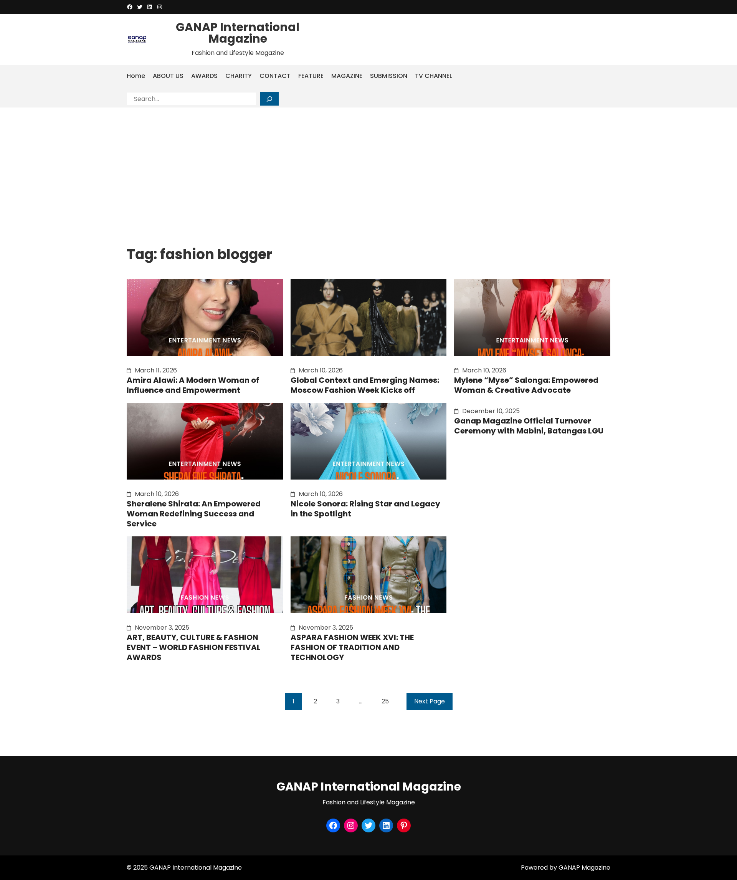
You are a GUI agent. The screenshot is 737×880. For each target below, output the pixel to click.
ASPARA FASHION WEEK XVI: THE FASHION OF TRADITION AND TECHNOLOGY (352, 647)
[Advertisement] (368, 165)
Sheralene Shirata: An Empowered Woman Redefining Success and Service (194, 514)
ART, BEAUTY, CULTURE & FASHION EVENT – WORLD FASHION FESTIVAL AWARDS (194, 647)
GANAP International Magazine (237, 33)
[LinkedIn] (150, 7)
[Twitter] (140, 7)
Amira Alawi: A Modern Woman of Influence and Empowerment (193, 385)
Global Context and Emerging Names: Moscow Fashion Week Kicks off (365, 385)
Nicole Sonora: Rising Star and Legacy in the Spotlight (365, 509)
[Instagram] (160, 7)
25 (385, 701)
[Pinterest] (404, 825)
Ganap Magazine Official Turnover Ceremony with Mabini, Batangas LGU (528, 426)
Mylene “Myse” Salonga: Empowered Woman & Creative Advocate (526, 385)
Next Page (429, 701)
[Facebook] (130, 7)
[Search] (269, 99)
